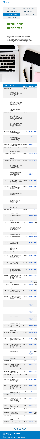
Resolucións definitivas (11, 14)
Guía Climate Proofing (12, 17)
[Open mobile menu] (4, 6)
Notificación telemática (28, 8)
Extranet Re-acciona (28, 11)
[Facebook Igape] (23, 429)
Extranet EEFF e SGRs (12, 11)
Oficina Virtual (11, 8)
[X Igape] (20, 429)
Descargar (31, 88)
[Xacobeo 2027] (17, 433)
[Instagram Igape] (17, 429)
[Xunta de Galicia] (7, 433)
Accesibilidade (13, 437)
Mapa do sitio (23, 437)
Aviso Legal (18, 437)
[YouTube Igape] (25, 429)
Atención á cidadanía (6, 437)
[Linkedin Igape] (15, 429)
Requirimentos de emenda (28, 14)
